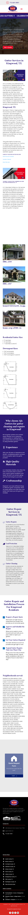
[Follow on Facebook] (10, 913)
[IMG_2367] (14, 282)
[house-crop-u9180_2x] (14, 326)
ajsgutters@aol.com (9, 830)
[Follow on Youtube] (18, 913)
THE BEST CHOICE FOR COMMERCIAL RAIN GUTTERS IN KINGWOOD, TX (13, 182)
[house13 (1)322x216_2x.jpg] (14, 304)
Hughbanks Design (17, 909)
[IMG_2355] (14, 260)
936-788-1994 (19, 899)
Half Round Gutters (8, 156)
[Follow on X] (15, 913)
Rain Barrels (6, 162)
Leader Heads (7, 159)
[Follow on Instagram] (13, 913)
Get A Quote (8, 47)
